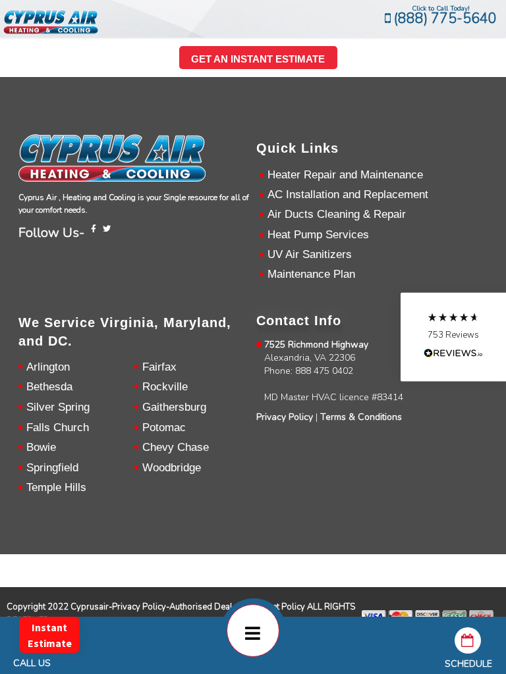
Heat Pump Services (318, 234)
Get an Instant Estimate (258, 59)
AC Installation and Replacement (347, 194)
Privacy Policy (284, 417)
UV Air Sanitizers (309, 254)
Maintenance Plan (311, 274)
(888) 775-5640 (444, 18)
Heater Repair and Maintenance (345, 174)
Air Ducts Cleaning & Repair (336, 214)
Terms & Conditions (361, 417)
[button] (453, 337)
